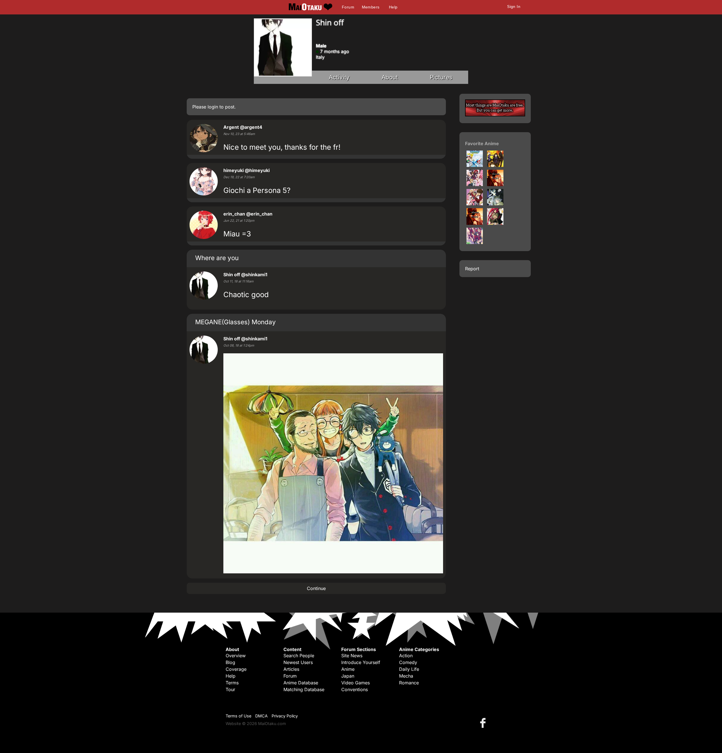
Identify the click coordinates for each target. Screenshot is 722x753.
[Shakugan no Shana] (495, 223)
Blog (230, 662)
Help (393, 7)
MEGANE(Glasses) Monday (235, 322)
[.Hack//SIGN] (495, 203)
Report (472, 268)
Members (371, 7)
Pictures (441, 77)
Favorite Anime (482, 143)
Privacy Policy (285, 715)
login (213, 107)
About (390, 77)
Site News (351, 655)
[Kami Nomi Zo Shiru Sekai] (474, 203)
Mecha (406, 676)
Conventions (354, 689)
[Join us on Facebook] (484, 722)
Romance (409, 682)
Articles (291, 669)
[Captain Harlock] (474, 223)
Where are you (217, 258)
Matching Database (303, 689)
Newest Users (298, 662)
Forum (348, 7)
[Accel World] (495, 165)
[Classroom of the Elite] (474, 242)
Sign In (513, 6)
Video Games (355, 682)
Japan (347, 676)
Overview (236, 655)
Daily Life (409, 669)
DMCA (261, 715)
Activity (339, 77)
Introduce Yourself (360, 662)
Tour (230, 689)
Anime (348, 669)
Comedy (408, 662)
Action (406, 655)
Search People (298, 655)
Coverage (236, 669)
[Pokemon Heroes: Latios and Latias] (474, 165)
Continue (316, 588)
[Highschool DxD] (474, 184)
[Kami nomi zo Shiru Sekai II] (495, 184)
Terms (232, 682)
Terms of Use (238, 715)
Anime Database (300, 682)
